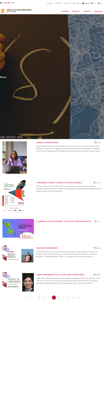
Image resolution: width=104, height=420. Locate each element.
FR (94, 3)
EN (101, 3)
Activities (87, 11)
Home (2, 137)
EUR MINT (58, 3)
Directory (50, 3)
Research (76, 11)
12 (73, 297)
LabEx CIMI (67, 3)
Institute (65, 11)
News (19, 137)
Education (98, 11)
